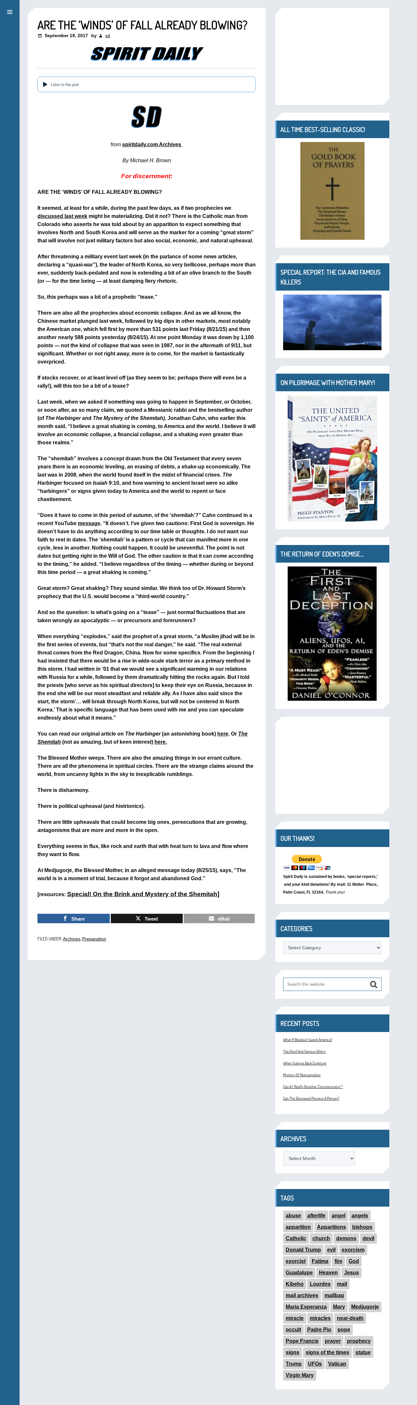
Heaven (328, 1272)
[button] (10, 11)
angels (360, 1215)
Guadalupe (299, 1272)
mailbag (334, 1295)
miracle (295, 1318)
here (222, 734)
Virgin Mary (300, 1375)
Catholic (296, 1238)
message (89, 523)
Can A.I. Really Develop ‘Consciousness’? (313, 1086)
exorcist (296, 1261)
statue (363, 1352)
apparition (298, 1227)
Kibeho (295, 1284)
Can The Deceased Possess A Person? (311, 1098)
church (321, 1238)
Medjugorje (365, 1307)
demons (346, 1238)
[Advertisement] (332, 56)
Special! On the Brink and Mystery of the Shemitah (142, 894)
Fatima (320, 1261)
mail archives (302, 1295)
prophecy (359, 1341)
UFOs (315, 1364)
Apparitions (331, 1227)
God (354, 1261)
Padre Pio (319, 1329)
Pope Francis (302, 1341)
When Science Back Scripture (304, 1063)
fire (338, 1261)
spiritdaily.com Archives (152, 144)
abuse (293, 1215)
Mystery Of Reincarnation (302, 1074)
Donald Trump (303, 1250)
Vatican (337, 1364)
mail (342, 1284)
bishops (362, 1227)
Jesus (351, 1272)
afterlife (316, 1215)
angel (338, 1215)
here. (160, 742)
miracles (320, 1318)
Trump (294, 1364)
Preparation (94, 938)
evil (331, 1250)
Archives (71, 938)
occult (293, 1329)
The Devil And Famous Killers (304, 1051)
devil (368, 1238)
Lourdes (320, 1284)
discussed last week (62, 216)
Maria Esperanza (306, 1307)
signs (292, 1352)
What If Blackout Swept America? (307, 1039)
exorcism (353, 1250)
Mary (339, 1307)
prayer (333, 1341)
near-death (350, 1318)
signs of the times (327, 1352)
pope (344, 1329)
